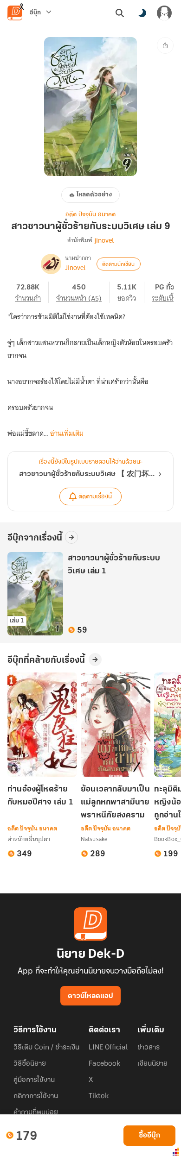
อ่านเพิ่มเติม (67, 433)
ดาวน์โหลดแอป (90, 996)
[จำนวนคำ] (32, 292)
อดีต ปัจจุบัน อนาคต (90, 214)
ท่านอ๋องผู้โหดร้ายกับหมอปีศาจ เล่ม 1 (40, 796)
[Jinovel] (51, 264)
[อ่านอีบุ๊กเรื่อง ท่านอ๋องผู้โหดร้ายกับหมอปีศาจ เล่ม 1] (42, 724)
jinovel (104, 240)
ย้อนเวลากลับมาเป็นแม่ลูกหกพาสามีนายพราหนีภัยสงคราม (115, 802)
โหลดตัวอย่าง (94, 194)
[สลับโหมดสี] (142, 13)
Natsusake (94, 839)
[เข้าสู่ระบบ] (164, 13)
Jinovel (75, 268)
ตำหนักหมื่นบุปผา (28, 839)
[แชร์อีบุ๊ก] (165, 45)
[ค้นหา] (119, 13)
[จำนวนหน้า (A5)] (83, 292)
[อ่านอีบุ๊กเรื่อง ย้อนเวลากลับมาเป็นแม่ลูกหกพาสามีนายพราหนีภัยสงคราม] (115, 724)
